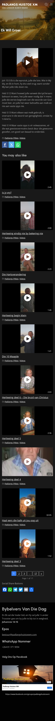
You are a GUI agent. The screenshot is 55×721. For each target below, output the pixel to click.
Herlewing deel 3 (11, 561)
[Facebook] (5, 145)
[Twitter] (11, 145)
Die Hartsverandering (14, 274)
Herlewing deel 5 (11, 438)
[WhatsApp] (18, 145)
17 (35, 573)
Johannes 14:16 (10, 621)
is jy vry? (6, 192)
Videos (22, 138)
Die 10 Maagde (10, 356)
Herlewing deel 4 (11, 479)
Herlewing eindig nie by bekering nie (22, 233)
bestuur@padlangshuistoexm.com (19, 634)
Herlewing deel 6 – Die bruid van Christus (25, 397)
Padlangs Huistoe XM (20, 4)
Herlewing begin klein (14, 315)
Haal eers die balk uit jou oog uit (20, 520)
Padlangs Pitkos (12, 138)
